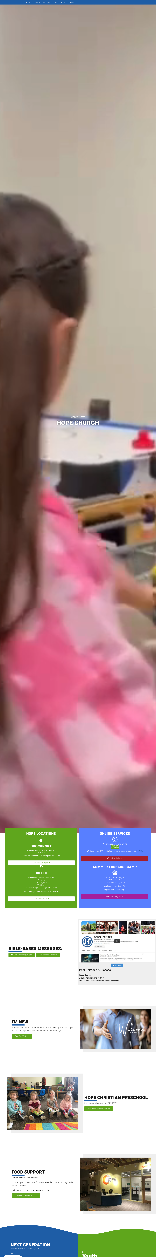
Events (71, 3)
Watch (63, 3)
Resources (47, 3)
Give (55, 3)
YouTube (139, 851)
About (35, 3)
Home (28, 3)
